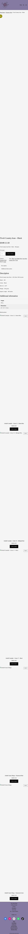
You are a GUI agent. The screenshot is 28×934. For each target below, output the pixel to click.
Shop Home (2, 12)
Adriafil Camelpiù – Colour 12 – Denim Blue (14, 423)
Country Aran (12, 260)
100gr (13, 258)
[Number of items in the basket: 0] (23, 5)
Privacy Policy (14, 926)
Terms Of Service (14, 927)
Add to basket (10, 253)
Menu (21, 5)
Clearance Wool (9, 12)
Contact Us (14, 924)
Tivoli (16, 260)
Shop (14, 921)
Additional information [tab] (6, 268)
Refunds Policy (14, 929)
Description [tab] (4, 265)
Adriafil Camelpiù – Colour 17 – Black (14, 658)
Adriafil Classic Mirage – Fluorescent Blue (14, 775)
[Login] (26, 5)
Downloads (14, 923)
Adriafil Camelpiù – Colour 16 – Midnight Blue (14, 541)
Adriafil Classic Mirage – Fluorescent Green (14, 893)
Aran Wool (24, 258)
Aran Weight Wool (18, 258)
